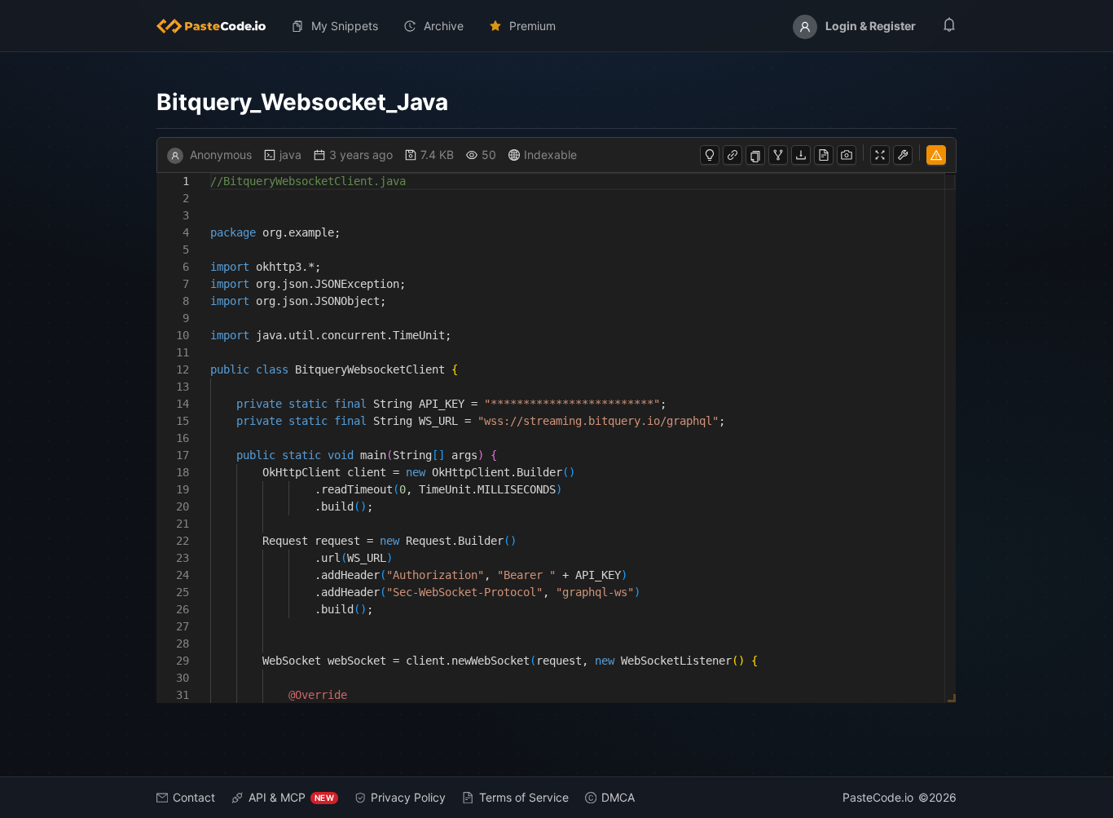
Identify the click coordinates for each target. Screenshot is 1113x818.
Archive (444, 26)
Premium (532, 26)
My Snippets (344, 26)
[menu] (556, 26)
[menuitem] (217, 26)
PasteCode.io (877, 797)
